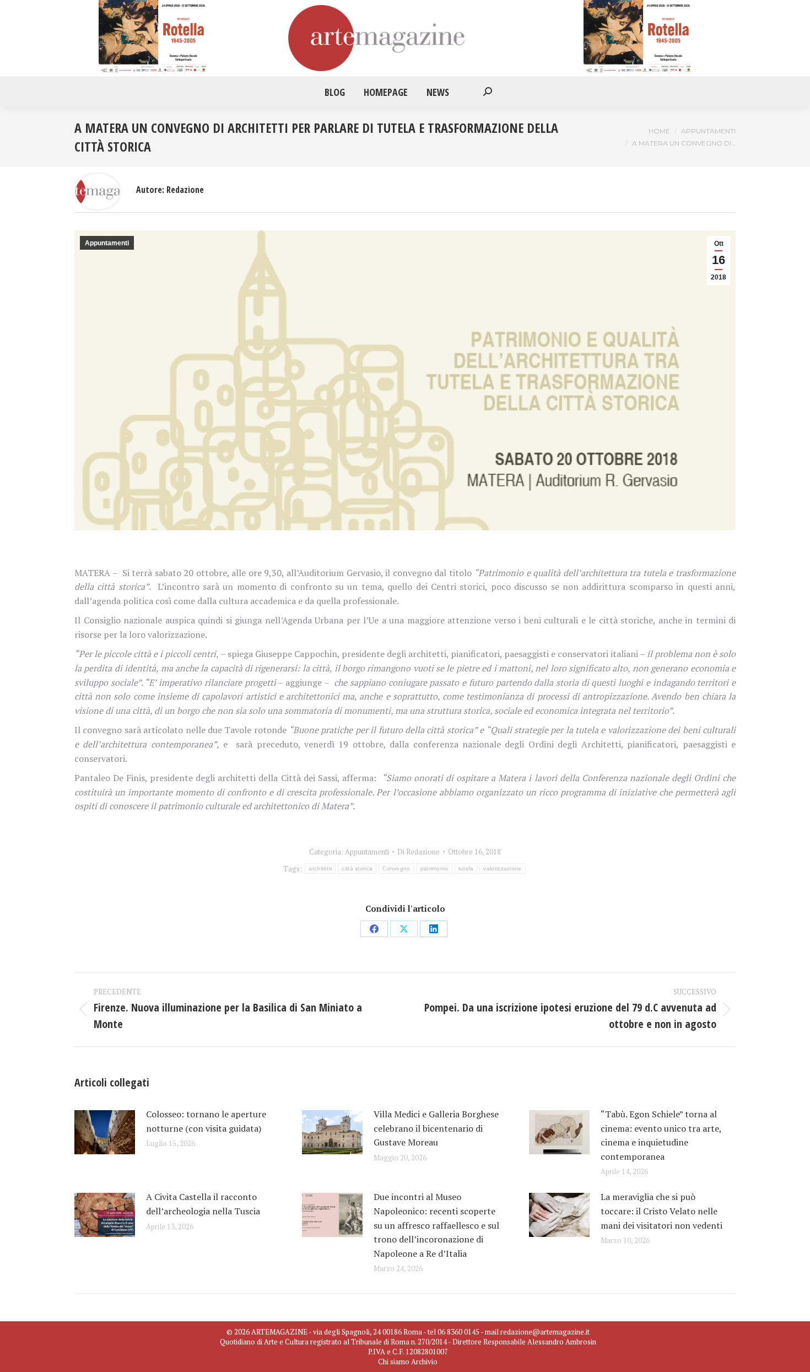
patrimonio (434, 868)
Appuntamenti (107, 243)
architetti (320, 868)
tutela (466, 868)
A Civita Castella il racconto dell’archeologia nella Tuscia (203, 1204)
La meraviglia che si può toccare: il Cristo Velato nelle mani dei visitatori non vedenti (661, 1211)
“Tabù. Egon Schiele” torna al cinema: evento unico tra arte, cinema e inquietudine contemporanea (661, 1135)
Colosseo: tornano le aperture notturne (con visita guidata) (206, 1121)
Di (418, 852)
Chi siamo (393, 1361)
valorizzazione (502, 868)
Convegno (396, 868)
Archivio (424, 1361)
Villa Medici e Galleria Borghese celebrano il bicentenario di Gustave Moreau (436, 1128)
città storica (357, 868)
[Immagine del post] (104, 1132)
